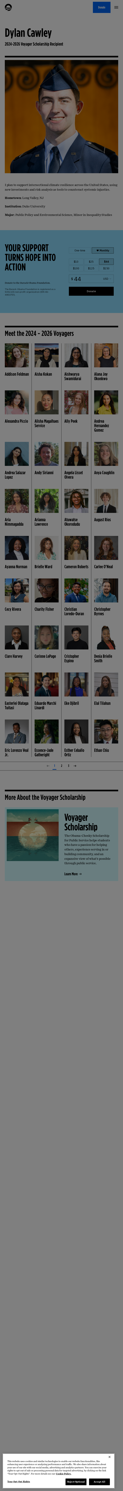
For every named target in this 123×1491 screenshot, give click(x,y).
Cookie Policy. (63, 1474)
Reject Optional (76, 1482)
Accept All (99, 1482)
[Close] (109, 1456)
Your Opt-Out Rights (18, 1481)
